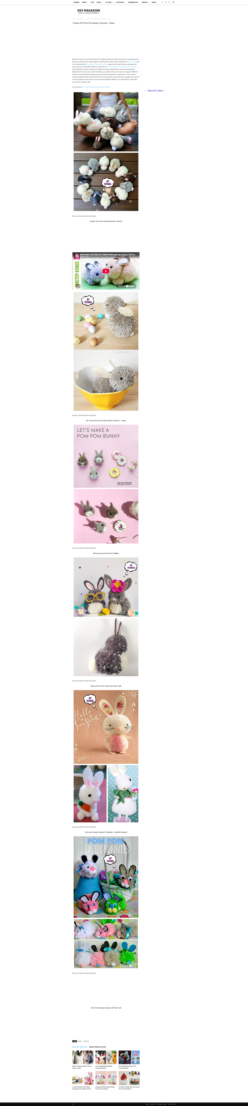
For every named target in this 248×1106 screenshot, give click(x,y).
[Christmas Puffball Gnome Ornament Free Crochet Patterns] (129, 1078)
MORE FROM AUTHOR (97, 1047)
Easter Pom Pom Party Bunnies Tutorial (106, 221)
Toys (92, 2)
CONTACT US (172, 1104)
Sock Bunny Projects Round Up (97, 64)
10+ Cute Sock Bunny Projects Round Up (96, 87)
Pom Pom (86, 1041)
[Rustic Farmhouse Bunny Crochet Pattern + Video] (82, 1057)
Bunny (79, 1041)
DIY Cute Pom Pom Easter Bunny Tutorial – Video (106, 420)
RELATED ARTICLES (79, 1047)
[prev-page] (73, 1093)
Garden (76, 2)
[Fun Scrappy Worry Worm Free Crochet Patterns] (129, 1057)
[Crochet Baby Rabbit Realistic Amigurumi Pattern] (106, 1057)
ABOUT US (154, 1104)
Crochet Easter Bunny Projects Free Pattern (122, 67)
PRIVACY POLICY (162, 1104)
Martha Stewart (121, 832)
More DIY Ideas (155, 90)
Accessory (120, 2)
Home (84, 2)
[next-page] (76, 1093)
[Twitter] (169, 2)
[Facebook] (162, 2)
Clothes (108, 2)
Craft (99, 2)
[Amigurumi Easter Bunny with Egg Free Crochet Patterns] (106, 1078)
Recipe (154, 2)
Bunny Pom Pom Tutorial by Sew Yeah (106, 686)
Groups (144, 2)
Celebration (132, 2)
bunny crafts (131, 62)
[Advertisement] (140, 11)
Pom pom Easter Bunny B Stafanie (99, 832)
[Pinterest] (165, 2)
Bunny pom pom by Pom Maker (106, 553)
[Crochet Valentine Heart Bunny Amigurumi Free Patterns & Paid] (82, 1078)
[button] (173, 2)
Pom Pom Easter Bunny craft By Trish (106, 1008)
